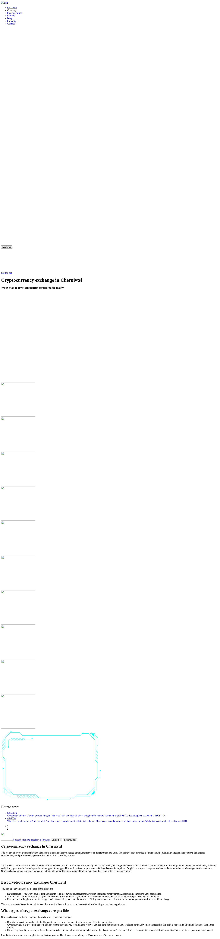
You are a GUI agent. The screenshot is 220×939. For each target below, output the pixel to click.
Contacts (11, 23)
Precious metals (14, 13)
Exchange (12, 7)
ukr (3, 273)
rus (10, 273)
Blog (9, 18)
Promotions (12, 21)
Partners (11, 15)
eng (7, 273)
